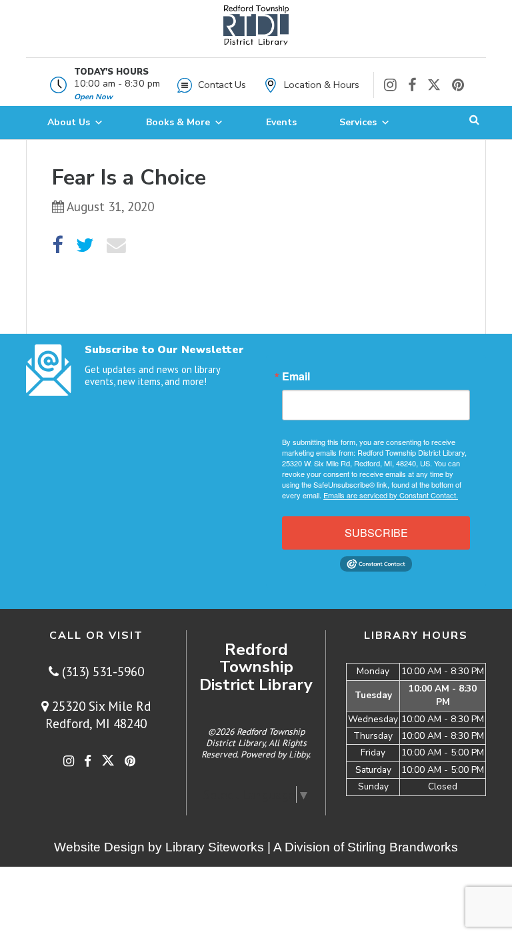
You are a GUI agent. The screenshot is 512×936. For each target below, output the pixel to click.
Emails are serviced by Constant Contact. (390, 495)
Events (281, 122)
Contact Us (222, 84)
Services (358, 122)
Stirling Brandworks (402, 847)
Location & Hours (321, 84)
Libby (299, 754)
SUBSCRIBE (376, 532)
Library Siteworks (214, 847)
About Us (68, 122)
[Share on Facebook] (57, 245)
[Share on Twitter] (85, 245)
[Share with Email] (116, 245)
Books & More (178, 122)
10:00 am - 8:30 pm (117, 83)
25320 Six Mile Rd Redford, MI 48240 (98, 714)
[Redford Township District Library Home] (256, 32)
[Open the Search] (474, 122)
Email (296, 376)
